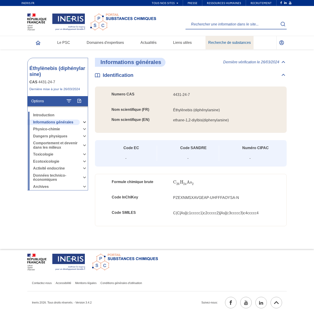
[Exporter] (79, 101)
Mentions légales (86, 283)
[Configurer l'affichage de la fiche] (69, 101)
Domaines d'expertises (105, 43)
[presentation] (183, 182)
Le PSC (63, 43)
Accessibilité (63, 283)
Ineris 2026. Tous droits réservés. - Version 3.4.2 (62, 302)
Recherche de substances (229, 43)
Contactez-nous (42, 283)
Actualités (148, 43)
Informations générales (53, 122)
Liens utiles (182, 43)
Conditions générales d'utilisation (121, 283)
